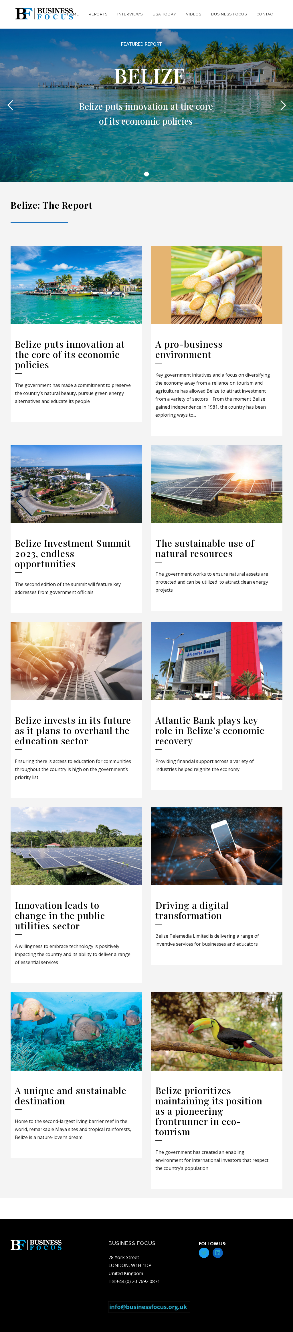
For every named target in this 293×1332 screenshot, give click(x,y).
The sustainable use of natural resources (204, 548)
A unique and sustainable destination (70, 1095)
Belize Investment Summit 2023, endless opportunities (73, 553)
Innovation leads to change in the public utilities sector (60, 915)
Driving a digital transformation (192, 910)
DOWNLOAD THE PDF (146, 153)
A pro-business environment (189, 349)
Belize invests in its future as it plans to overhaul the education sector (73, 730)
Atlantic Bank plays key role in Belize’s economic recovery (209, 730)
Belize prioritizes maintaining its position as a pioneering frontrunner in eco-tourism (208, 1111)
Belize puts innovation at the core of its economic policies (70, 354)
